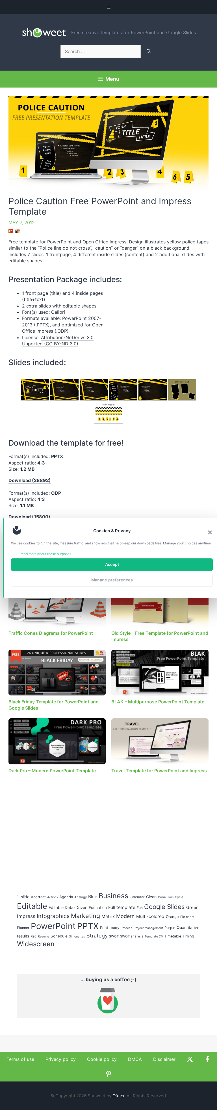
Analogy (80, 897)
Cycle (179, 897)
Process (126, 928)
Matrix (108, 916)
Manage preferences (112, 580)
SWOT (114, 936)
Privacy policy (60, 1059)
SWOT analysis (131, 936)
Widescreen (36, 944)
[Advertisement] (161, 329)
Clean (151, 896)
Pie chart (187, 917)
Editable (32, 906)
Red (33, 936)
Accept (112, 564)
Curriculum (165, 897)
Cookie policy (102, 1059)
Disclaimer (164, 1059)
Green (192, 907)
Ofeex (118, 1095)
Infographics (53, 916)
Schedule (59, 936)
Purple (169, 928)
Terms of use (20, 1059)
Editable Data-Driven (68, 907)
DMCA (135, 1059)
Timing (188, 936)
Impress (26, 916)
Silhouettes (77, 936)
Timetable (172, 936)
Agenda (66, 897)
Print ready (109, 927)
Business (113, 895)
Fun (140, 908)
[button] (210, 532)
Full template (121, 907)
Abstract (38, 897)
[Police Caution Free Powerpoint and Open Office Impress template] (35, 390)
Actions (52, 897)
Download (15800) (29, 517)
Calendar (137, 897)
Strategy (97, 935)
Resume (43, 936)
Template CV (154, 936)
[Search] (149, 51)
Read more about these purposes (45, 554)
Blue (92, 896)
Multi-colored (150, 916)
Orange (172, 916)
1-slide (23, 896)
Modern (125, 916)
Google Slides (164, 906)
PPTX (88, 926)
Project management (148, 928)
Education (98, 907)
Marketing (85, 915)
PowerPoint (53, 926)
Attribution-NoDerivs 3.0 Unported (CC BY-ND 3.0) (58, 340)
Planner (23, 928)
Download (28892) (29, 480)
